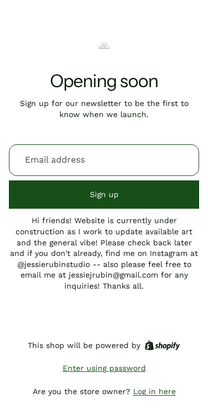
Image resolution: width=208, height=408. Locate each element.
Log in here (154, 391)
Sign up (104, 194)
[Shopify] (162, 345)
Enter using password (104, 368)
